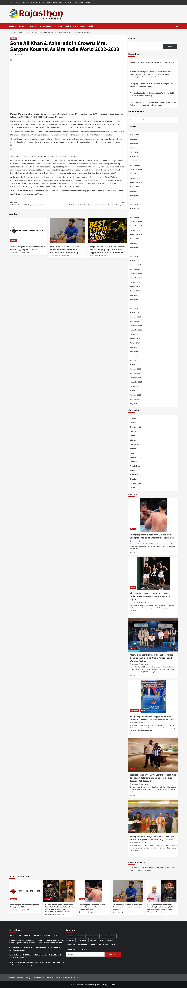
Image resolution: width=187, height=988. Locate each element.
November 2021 (136, 382)
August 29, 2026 (25, 253)
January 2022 (135, 373)
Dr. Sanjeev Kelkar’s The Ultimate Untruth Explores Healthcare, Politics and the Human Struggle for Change (153, 103)
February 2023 (135, 317)
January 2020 (135, 399)
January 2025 (135, 217)
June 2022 (134, 351)
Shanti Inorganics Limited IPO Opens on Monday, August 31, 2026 (27, 248)
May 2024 (133, 252)
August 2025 (135, 187)
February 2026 (135, 161)
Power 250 (134, 462)
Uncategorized (135, 483)
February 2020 (135, 395)
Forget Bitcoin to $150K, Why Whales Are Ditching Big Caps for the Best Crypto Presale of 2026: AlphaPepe (107, 249)
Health (70, 2)
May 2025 (133, 200)
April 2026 (134, 152)
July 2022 (133, 347)
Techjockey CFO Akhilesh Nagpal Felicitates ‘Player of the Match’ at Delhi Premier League (151, 718)
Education (62, 2)
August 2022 (135, 343)
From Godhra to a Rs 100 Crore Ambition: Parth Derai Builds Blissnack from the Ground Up (64, 249)
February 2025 (135, 213)
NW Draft (133, 457)
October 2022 (135, 334)
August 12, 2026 (145, 723)
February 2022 (135, 369)
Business (26, 2)
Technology (134, 475)
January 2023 (135, 321)
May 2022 (133, 356)
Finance (133, 431)
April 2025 (134, 204)
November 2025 (136, 174)
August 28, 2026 (105, 256)
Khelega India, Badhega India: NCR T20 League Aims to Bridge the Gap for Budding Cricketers (152, 838)
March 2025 (134, 208)
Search (131, 38)
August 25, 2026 (145, 603)
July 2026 (133, 139)
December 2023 (136, 273)
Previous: (27, 203)
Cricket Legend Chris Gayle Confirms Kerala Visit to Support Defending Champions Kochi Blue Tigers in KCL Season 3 (153, 777)
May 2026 (133, 148)
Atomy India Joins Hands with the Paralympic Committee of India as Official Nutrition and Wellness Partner (151, 657)
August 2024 (135, 239)
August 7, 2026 (144, 784)
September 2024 (136, 234)
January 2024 (135, 269)
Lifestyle (42, 2)
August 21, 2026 (145, 664)
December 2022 (136, 325)
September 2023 (136, 286)
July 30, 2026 (144, 843)
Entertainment (52, 2)
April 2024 (134, 256)
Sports (132, 470)
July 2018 (133, 404)
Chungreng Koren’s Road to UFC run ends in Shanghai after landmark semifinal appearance (151, 85)
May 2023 (133, 304)
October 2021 (135, 386)
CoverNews (100, 984)
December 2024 (136, 221)
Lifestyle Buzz (135, 444)
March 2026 (134, 156)
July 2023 (133, 295)
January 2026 (135, 165)
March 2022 (134, 365)
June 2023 (134, 299)
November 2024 (136, 226)
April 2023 (134, 308)
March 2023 (134, 312)
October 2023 (135, 282)
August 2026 (135, 135)
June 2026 (134, 143)
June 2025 (134, 195)
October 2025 (135, 178)
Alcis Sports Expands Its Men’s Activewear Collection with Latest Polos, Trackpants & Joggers (150, 596)
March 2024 (134, 260)
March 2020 (134, 391)
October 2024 (135, 230)
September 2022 (136, 338)
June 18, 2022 (18, 54)
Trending (133, 479)
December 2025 (136, 169)
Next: (97, 203)
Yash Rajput (15, 253)
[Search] (177, 26)
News (132, 453)
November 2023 (136, 278)
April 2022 (134, 360)
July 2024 (133, 243)
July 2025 (133, 191)
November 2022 (136, 330)
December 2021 (136, 378)
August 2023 (135, 291)
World (88, 2)
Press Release (79, 2)
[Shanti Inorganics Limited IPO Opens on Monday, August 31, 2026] (28, 230)
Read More (133, 552)
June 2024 (134, 247)
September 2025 (136, 182)
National (34, 2)
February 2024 (135, 265)
